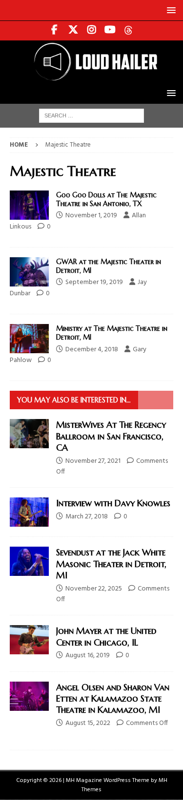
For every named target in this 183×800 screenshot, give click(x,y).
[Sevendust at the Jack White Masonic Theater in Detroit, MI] (29, 561)
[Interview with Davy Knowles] (29, 512)
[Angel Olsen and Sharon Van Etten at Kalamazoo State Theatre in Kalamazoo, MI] (29, 696)
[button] (170, 10)
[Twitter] (72, 30)
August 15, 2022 (87, 723)
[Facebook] (54, 30)
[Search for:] (91, 115)
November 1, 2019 (91, 215)
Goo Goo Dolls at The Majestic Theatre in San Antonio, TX (106, 199)
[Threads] (128, 30)
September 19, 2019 (94, 282)
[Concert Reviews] (29, 205)
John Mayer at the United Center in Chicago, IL (106, 636)
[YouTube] (110, 30)
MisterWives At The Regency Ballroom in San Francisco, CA (111, 436)
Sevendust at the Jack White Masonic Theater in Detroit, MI (111, 564)
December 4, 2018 (91, 349)
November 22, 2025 (93, 588)
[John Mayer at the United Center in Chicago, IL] (29, 639)
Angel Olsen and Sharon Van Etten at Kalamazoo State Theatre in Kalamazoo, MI (112, 699)
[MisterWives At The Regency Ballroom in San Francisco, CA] (29, 433)
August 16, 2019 (87, 655)
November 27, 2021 (93, 461)
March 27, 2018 (86, 516)
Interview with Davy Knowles (113, 503)
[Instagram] (91, 30)
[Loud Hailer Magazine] (91, 76)
